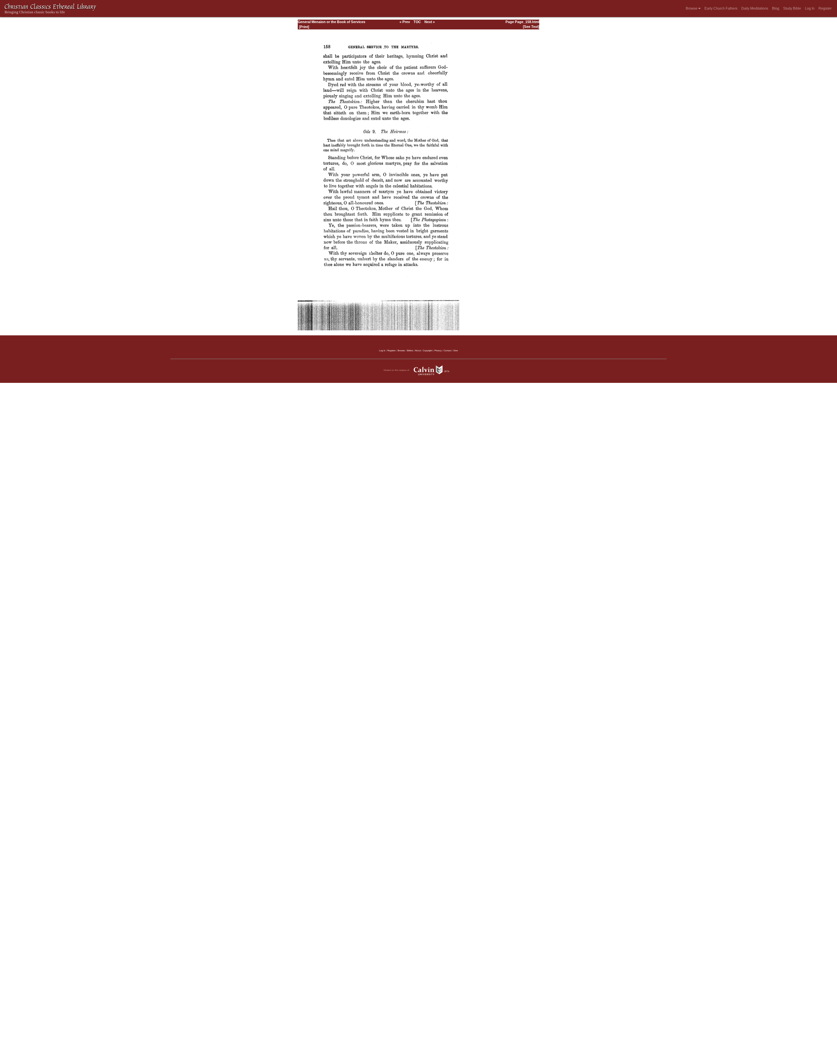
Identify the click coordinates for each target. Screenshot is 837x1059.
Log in (382, 350)
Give (455, 350)
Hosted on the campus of (397, 370)
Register (825, 8)
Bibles (410, 350)
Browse (692, 8)
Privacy (438, 350)
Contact (447, 350)
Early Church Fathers (720, 8)
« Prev (405, 22)
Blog (775, 8)
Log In (810, 8)
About (418, 350)
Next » (429, 22)
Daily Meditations (754, 8)
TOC (417, 22)
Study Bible (792, 8)
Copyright (427, 350)
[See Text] (531, 27)
